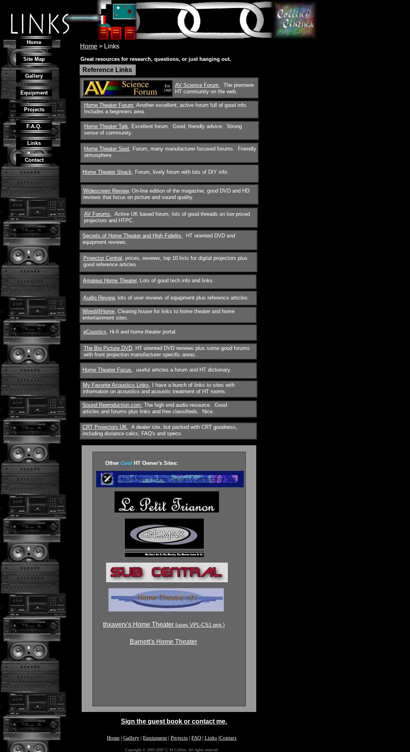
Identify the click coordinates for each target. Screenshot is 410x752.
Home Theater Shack (107, 172)
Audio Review (99, 298)
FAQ (196, 738)
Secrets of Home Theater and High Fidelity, (132, 236)
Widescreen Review (106, 191)
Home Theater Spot (106, 149)
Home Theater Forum (108, 105)
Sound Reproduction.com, (112, 405)
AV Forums (97, 214)
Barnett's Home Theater (163, 641)
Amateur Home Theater (110, 280)
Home (113, 738)
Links (211, 738)
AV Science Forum (197, 85)
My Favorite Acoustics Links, (117, 385)
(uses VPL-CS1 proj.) (200, 625)
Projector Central (102, 258)
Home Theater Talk (106, 126)
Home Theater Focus (106, 370)
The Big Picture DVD (108, 348)
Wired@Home (98, 311)
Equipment (155, 738)
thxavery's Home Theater (139, 624)
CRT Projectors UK (104, 427)
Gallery (131, 738)
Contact (228, 738)
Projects (179, 738)
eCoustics (95, 332)
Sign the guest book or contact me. (174, 721)
